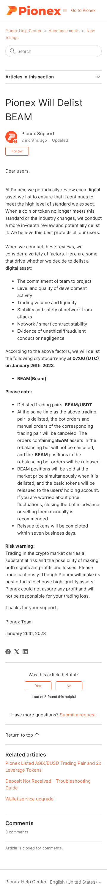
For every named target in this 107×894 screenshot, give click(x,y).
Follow (17, 151)
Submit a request (78, 715)
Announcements (64, 30)
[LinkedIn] (25, 651)
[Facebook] (8, 651)
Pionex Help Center (23, 30)
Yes (38, 685)
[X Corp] (16, 651)
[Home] (33, 10)
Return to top (19, 735)
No (69, 685)
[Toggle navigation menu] (65, 10)
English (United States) (74, 881)
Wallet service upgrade (29, 799)
